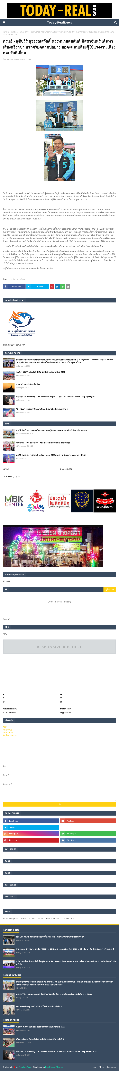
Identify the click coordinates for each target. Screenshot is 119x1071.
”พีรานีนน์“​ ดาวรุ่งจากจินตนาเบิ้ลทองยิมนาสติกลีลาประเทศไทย (42, 409)
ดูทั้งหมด (109, 589)
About (101, 1067)
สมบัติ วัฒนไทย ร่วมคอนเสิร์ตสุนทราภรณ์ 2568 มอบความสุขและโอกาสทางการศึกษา (51, 455)
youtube (9, 712)
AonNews (9, 59)
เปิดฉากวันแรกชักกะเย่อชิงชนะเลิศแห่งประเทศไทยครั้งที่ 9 (40, 1039)
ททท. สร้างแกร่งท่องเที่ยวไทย (28, 384)
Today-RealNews (59, 22)
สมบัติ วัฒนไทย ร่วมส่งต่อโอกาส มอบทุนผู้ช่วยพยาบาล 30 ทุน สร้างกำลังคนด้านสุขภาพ (51, 430)
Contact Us (111, 1067)
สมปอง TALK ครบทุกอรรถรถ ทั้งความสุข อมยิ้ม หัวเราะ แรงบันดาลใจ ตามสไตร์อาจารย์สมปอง (54, 994)
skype (65, 712)
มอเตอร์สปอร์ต (66, 469)
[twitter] (31, 827)
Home (93, 1067)
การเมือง (12, 279)
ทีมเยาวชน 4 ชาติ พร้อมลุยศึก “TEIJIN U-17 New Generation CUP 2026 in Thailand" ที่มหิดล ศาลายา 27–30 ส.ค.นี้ (65, 949)
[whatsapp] (88, 833)
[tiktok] (88, 827)
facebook (10, 708)
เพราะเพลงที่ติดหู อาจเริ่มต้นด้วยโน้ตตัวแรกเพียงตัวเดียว (39, 1006)
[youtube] (88, 820)
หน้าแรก (6, 32)
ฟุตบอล (6, 469)
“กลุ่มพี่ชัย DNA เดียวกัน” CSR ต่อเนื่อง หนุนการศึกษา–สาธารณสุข (43, 442)
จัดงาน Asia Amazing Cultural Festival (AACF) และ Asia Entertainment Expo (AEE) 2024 (56, 396)
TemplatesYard (25, 1067)
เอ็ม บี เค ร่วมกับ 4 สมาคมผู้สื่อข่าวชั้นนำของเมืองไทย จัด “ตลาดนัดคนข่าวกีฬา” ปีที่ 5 (50, 936)
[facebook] (31, 820)
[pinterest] (31, 840)
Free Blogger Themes (54, 1067)
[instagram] (31, 833)
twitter (65, 708)
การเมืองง (14, 32)
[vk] (88, 840)
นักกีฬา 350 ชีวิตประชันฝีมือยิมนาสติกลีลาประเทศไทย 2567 (40, 372)
